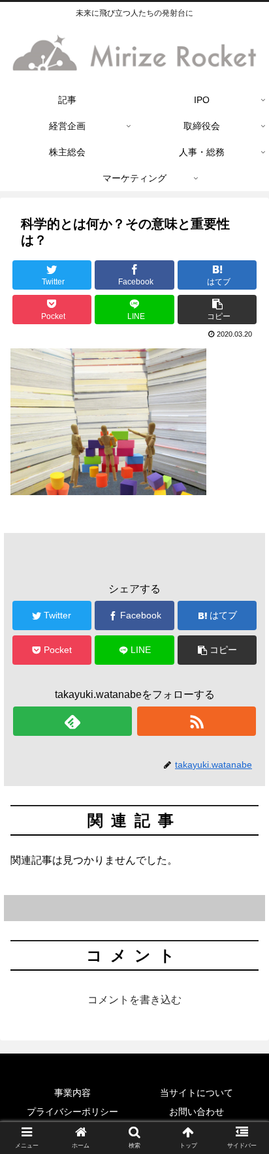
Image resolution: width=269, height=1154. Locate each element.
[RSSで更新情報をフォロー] (196, 721)
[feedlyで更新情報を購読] (72, 721)
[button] (217, 309)
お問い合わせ (196, 1111)
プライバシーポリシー (72, 1111)
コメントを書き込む (134, 999)
